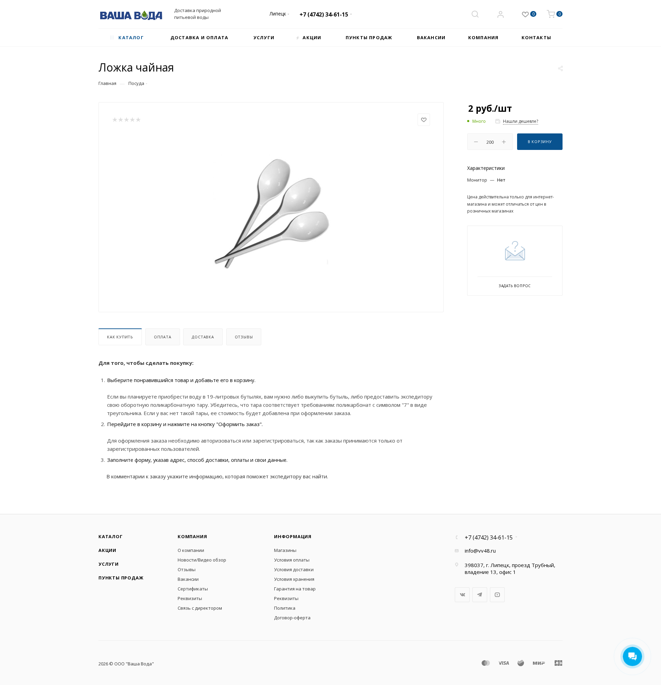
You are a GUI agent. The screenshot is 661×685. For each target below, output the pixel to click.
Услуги (108, 564)
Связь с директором (200, 608)
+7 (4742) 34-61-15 (324, 14)
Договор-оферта (292, 618)
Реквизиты (190, 598)
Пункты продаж (120, 578)
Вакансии (188, 579)
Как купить (120, 336)
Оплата (162, 336)
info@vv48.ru (480, 550)
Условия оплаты (291, 560)
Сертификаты (193, 589)
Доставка (203, 336)
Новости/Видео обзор (202, 560)
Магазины (285, 550)
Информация (293, 536)
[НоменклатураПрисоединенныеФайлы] (271, 211)
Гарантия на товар (295, 589)
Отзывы (244, 336)
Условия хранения (294, 579)
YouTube (497, 594)
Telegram (479, 594)
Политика (284, 608)
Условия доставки (294, 569)
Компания (192, 536)
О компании (191, 550)
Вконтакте (462, 594)
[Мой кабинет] (500, 15)
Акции (107, 550)
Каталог (110, 536)
